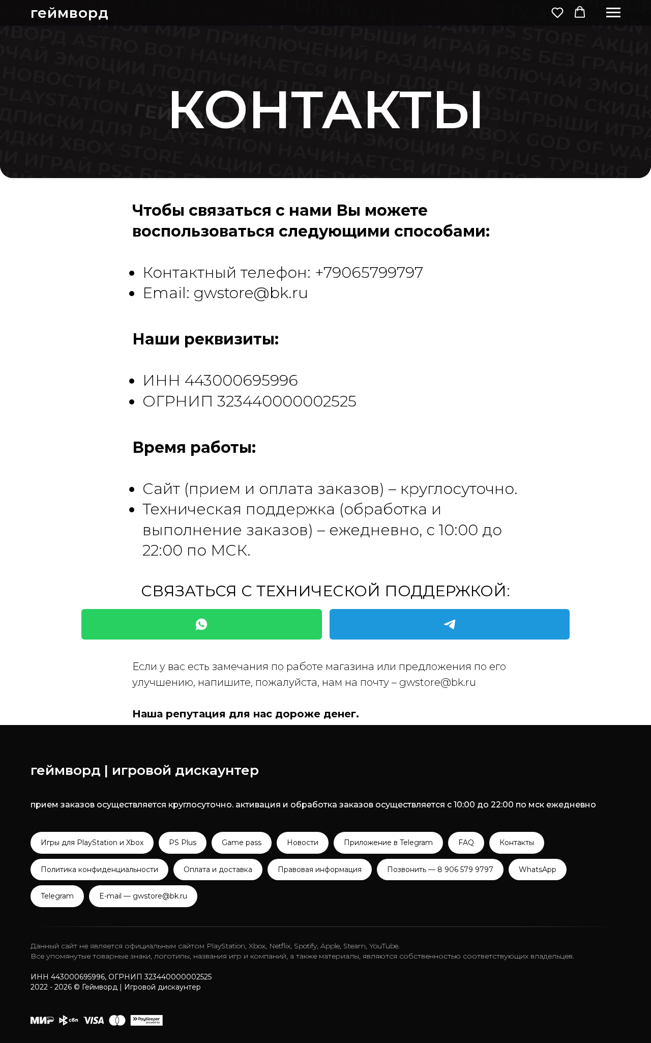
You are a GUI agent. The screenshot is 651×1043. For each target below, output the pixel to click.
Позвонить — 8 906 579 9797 (440, 869)
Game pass (241, 842)
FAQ (466, 842)
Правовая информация (320, 869)
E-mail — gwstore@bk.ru (143, 896)
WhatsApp (537, 869)
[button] (557, 12)
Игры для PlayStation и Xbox (92, 842)
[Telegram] (450, 624)
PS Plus (182, 842)
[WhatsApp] (201, 624)
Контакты (516, 842)
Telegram (57, 896)
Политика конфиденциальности (99, 869)
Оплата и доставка (218, 869)
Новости (302, 842)
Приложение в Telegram (388, 842)
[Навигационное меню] (613, 13)
